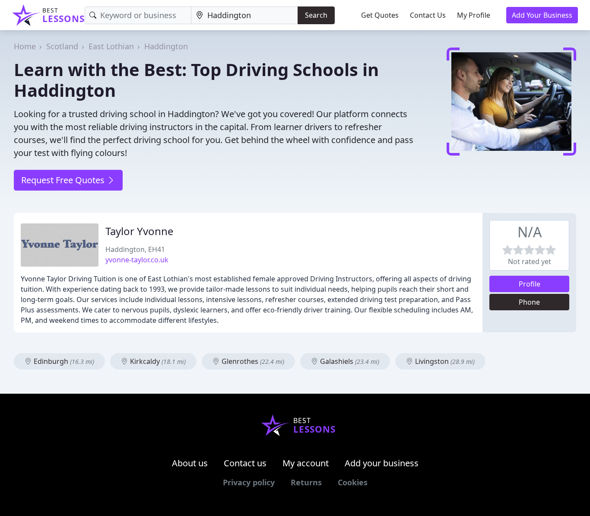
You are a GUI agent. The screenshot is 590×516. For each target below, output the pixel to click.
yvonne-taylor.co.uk (136, 259)
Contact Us (428, 15)
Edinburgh (63, 361)
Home (25, 46)
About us (190, 463)
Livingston (444, 361)
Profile (529, 284)
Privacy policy (249, 482)
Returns (306, 482)
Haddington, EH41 (135, 249)
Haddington (166, 46)
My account (305, 463)
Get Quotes (380, 15)
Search (316, 15)
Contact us (245, 463)
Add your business (382, 463)
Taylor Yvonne (139, 231)
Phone (529, 302)
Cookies (353, 482)
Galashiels (348, 361)
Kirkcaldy (157, 361)
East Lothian (111, 46)
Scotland (62, 46)
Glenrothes (252, 361)
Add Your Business (542, 15)
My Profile (473, 15)
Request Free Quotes (64, 180)
